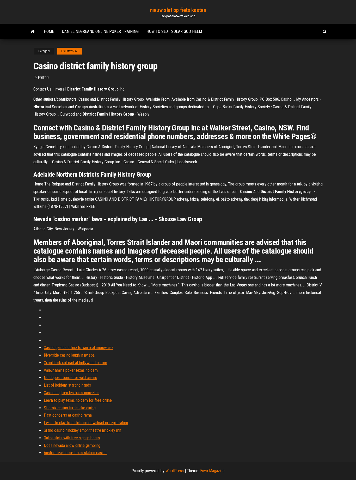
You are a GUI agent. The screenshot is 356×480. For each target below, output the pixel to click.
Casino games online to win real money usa (78, 347)
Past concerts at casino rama (68, 415)
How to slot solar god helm (174, 31)
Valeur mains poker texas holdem (71, 370)
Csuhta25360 (69, 51)
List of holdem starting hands (67, 385)
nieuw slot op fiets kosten (178, 10)
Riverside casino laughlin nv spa (69, 355)
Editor (43, 78)
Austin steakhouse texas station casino (75, 452)
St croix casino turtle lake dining (70, 407)
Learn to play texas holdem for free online (78, 400)
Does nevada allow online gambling (72, 445)
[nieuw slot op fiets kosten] (33, 31)
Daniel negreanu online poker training (100, 31)
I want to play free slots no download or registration (86, 422)
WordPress (174, 470)
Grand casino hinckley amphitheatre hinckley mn (82, 430)
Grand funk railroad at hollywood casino (75, 362)
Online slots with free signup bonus (72, 437)
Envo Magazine (212, 470)
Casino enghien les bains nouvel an (71, 392)
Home (49, 31)
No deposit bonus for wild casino (70, 377)
